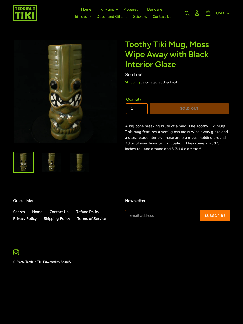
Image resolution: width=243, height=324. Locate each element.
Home (37, 211)
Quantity (133, 99)
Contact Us (59, 211)
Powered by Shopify (57, 262)
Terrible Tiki (33, 262)
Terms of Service (91, 218)
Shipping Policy (57, 218)
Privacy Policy (25, 218)
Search (19, 211)
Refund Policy (87, 211)
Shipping (132, 82)
